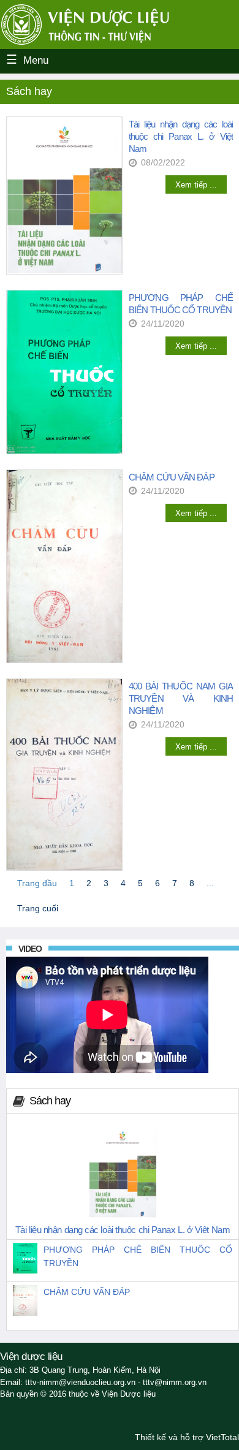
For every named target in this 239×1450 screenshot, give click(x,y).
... (210, 883)
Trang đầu (37, 883)
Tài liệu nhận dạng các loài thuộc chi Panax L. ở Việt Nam (181, 136)
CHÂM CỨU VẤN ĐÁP (171, 477)
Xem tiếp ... (196, 184)
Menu (35, 60)
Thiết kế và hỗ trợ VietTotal (187, 1437)
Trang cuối (37, 908)
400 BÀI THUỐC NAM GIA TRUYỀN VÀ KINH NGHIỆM (181, 698)
